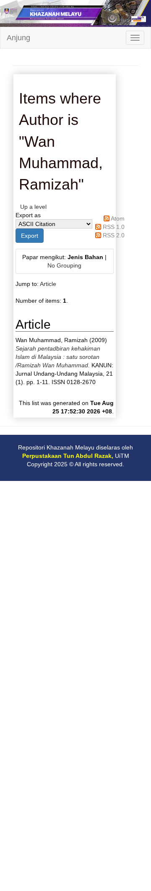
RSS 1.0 (114, 226)
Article (48, 284)
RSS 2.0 (114, 235)
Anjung (18, 38)
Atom (118, 218)
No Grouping (64, 265)
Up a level (33, 206)
